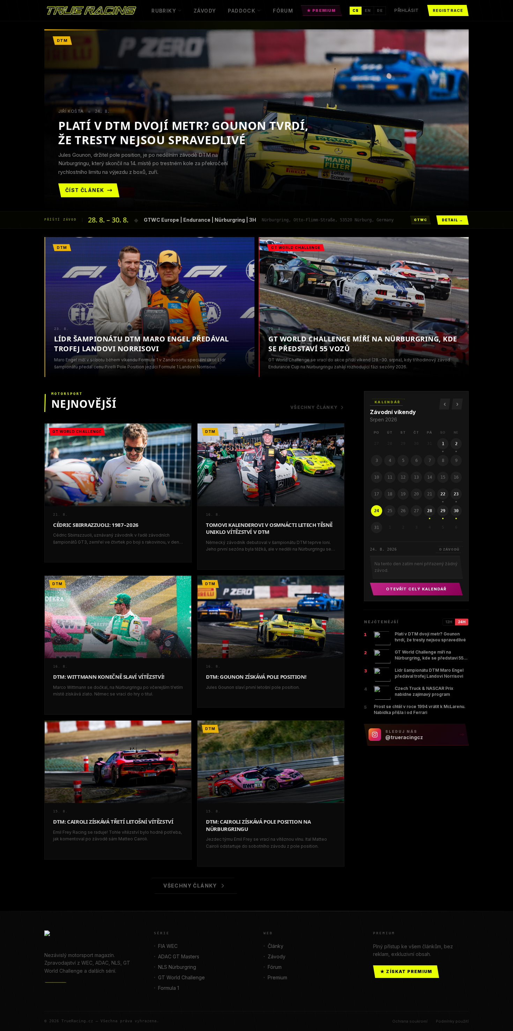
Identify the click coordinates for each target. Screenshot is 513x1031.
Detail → (452, 220)
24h (462, 622)
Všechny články (313, 407)
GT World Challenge (181, 977)
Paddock (241, 11)
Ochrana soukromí (410, 1021)
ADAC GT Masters (178, 956)
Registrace (448, 10)
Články (275, 946)
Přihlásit (406, 10)
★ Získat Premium (406, 971)
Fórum (283, 11)
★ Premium (321, 10)
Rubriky (163, 11)
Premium (277, 977)
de (380, 10)
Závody (205, 11)
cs (355, 10)
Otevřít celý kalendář (416, 589)
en (368, 10)
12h (449, 622)
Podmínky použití (452, 1021)
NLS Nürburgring (177, 967)
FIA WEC (168, 946)
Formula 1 (168, 988)
